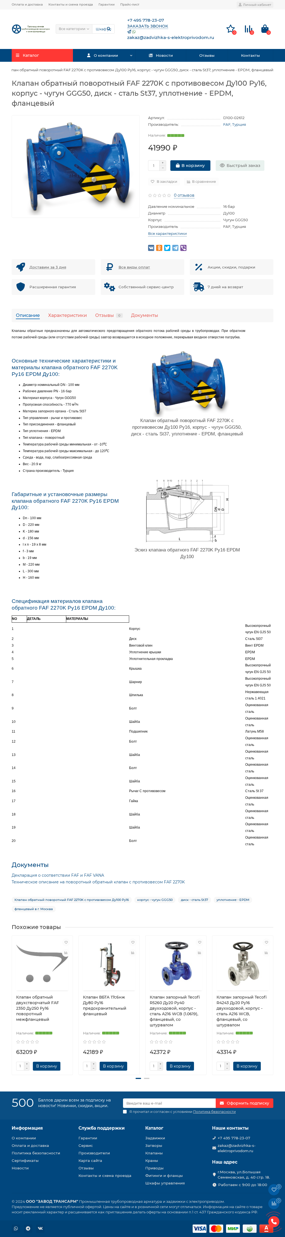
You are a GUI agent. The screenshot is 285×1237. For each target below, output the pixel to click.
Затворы (153, 1145)
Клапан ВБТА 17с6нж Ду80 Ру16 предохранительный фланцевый (104, 1005)
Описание (28, 315)
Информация (27, 1128)
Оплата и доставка (27, 4)
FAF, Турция (234, 124)
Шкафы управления (165, 1183)
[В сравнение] (66, 953)
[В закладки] (66, 942)
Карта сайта (90, 1160)
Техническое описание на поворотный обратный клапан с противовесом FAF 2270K (98, 881)
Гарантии (107, 4)
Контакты (250, 55)
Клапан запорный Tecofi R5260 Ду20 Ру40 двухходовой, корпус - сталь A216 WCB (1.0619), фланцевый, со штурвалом (175, 1011)
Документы (144, 315)
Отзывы (207, 55)
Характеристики (67, 315)
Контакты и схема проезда (70, 4)
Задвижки (155, 1138)
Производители (94, 1153)
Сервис (85, 1145)
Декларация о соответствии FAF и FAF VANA (58, 875)
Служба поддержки (101, 1128)
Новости (164, 55)
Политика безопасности (36, 1153)
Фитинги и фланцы (164, 1175)
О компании (106, 55)
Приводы (154, 1168)
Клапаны (154, 1153)
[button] (138, 1078)
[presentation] (12, 1003)
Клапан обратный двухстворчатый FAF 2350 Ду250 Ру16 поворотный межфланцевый (37, 1008)
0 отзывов (184, 195)
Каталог (154, 1128)
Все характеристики (167, 233)
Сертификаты (25, 1160)
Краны (151, 1160)
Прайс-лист (129, 4)
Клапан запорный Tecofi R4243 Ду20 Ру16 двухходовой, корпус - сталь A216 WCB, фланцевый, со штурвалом (242, 1011)
